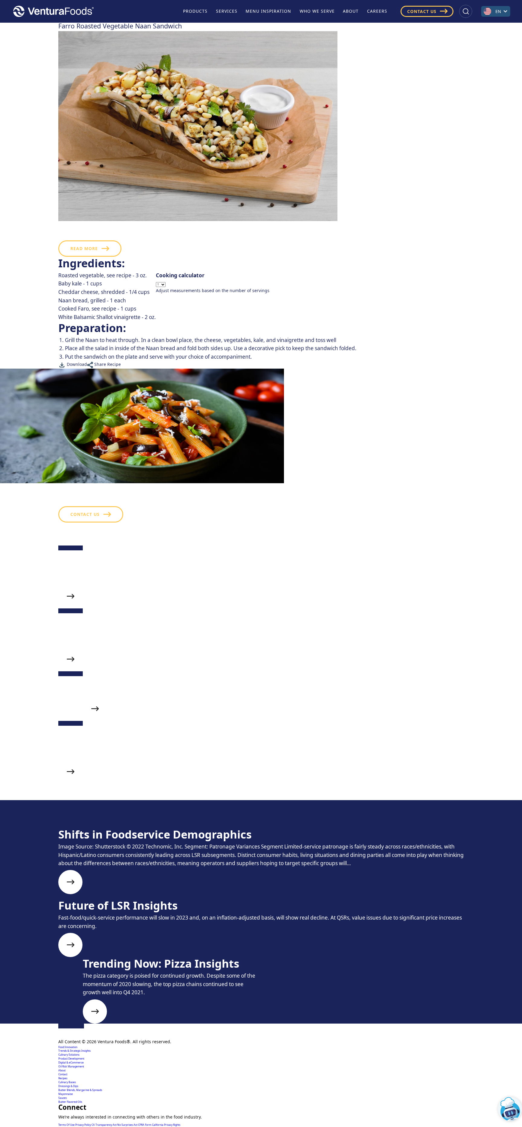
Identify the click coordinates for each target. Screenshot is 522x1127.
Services (226, 11)
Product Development (71, 1058)
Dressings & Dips (68, 1086)
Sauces (62, 1098)
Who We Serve (317, 11)
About (351, 11)
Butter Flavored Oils (70, 1102)
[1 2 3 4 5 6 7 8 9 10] (212, 284)
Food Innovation (67, 1047)
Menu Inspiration (268, 11)
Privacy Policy (83, 1125)
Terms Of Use (66, 1125)
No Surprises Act (127, 1125)
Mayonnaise (65, 1094)
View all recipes (92, 822)
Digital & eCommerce (71, 1062)
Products (195, 11)
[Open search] (465, 11)
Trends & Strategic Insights (74, 1051)
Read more (84, 248)
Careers (377, 11)
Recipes (62, 1078)
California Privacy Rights (166, 1125)
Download (76, 364)
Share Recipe (107, 364)
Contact (62, 1074)
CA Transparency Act (104, 1125)
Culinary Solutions (68, 1055)
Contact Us (422, 11)
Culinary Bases (67, 1082)
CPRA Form (145, 1125)
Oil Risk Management (71, 1066)
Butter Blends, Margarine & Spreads (80, 1090)
